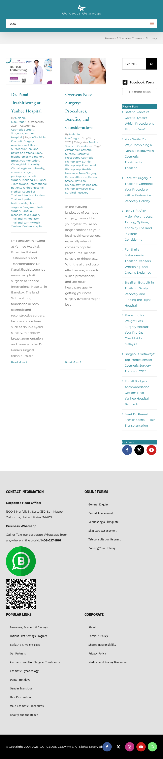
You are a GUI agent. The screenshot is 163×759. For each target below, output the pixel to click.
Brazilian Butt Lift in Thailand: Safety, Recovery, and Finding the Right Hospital (139, 294)
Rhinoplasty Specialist (79, 188)
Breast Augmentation (25, 160)
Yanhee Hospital (32, 226)
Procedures (84, 146)
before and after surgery (26, 152)
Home (109, 38)
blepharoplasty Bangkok (27, 156)
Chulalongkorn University (27, 168)
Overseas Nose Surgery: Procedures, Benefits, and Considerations (79, 111)
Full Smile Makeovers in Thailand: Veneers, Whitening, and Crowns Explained (138, 261)
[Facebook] (127, 450)
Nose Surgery (87, 173)
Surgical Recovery (76, 192)
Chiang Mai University (25, 164)
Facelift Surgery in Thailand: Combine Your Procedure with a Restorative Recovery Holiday (139, 189)
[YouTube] (151, 450)
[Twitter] (139, 450)
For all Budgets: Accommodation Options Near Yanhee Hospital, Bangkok (137, 392)
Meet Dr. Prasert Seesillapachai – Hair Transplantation (140, 420)
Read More (18, 362)
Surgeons (17, 133)
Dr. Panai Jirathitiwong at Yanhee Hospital (26, 103)
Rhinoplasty (89, 184)
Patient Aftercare (76, 177)
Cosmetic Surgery (22, 129)
